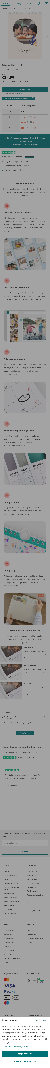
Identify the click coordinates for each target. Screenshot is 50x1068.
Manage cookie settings (25, 1061)
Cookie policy (8, 1046)
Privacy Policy (21, 1046)
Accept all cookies (25, 1054)
